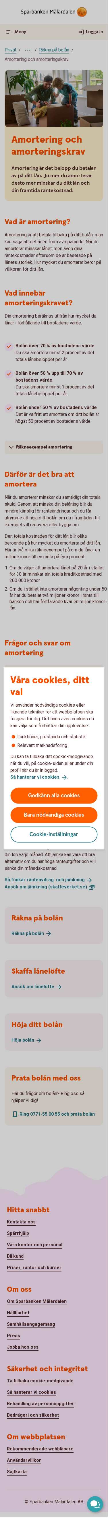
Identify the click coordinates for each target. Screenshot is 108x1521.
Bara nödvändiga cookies (54, 814)
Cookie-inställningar (54, 834)
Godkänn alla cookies (54, 795)
